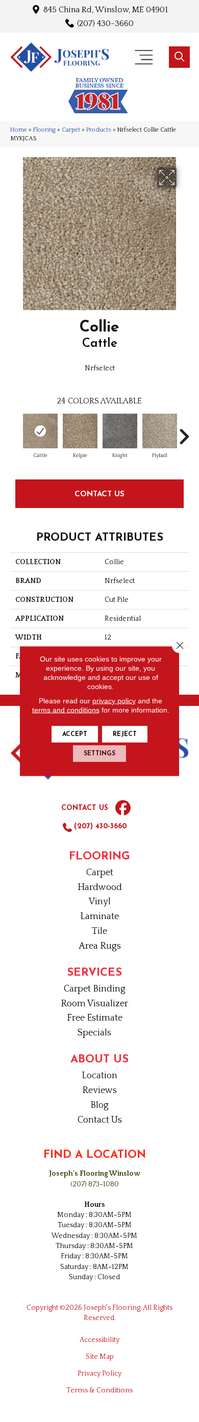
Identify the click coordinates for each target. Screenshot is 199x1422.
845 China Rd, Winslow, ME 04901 (105, 9)
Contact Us (99, 493)
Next (183, 431)
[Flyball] (160, 431)
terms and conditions (66, 710)
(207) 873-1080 (94, 1184)
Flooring (44, 129)
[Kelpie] (80, 431)
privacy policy (114, 701)
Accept (74, 734)
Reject (125, 734)
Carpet (71, 129)
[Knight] (120, 431)
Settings (99, 754)
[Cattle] (40, 431)
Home (18, 129)
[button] (179, 57)
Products (98, 129)
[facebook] (123, 808)
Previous (15, 431)
